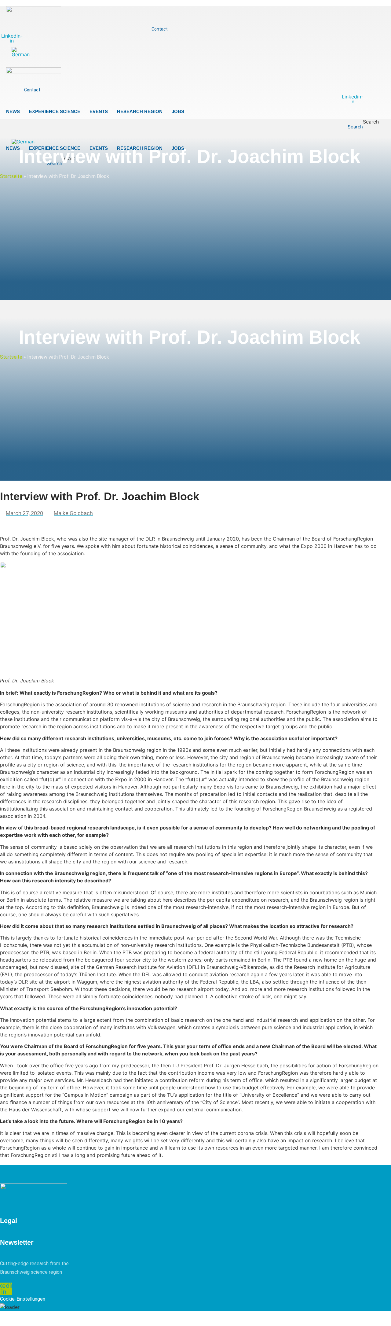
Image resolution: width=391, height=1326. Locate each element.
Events (99, 111)
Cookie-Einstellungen (22, 1299)
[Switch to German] (21, 52)
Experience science (54, 111)
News (13, 111)
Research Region (140, 111)
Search (371, 122)
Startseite (11, 176)
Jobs (178, 111)
